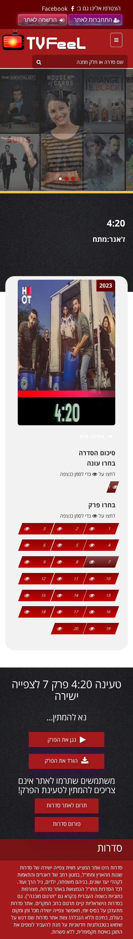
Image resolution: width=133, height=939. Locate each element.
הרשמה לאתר (40, 20)
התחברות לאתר (93, 20)
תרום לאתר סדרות (66, 805)
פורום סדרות (67, 824)
